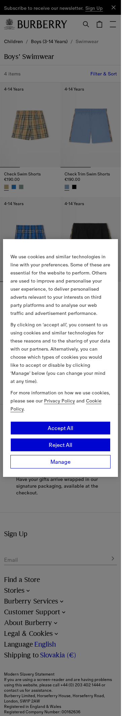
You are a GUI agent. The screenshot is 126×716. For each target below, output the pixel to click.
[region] (60, 358)
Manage (60, 462)
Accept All (60, 428)
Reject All (60, 445)
